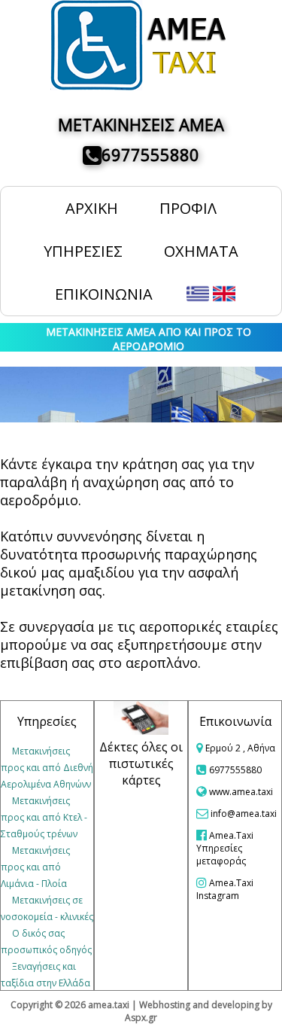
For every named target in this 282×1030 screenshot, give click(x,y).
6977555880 (150, 154)
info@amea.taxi (244, 813)
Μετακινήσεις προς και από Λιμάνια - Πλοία (35, 867)
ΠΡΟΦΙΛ (188, 208)
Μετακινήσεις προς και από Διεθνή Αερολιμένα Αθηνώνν (47, 768)
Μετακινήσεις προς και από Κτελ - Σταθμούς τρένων (44, 817)
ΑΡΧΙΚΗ (91, 208)
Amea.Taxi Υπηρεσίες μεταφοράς (224, 848)
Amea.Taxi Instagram (224, 889)
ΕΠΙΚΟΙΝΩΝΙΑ (104, 294)
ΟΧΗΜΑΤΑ (201, 251)
